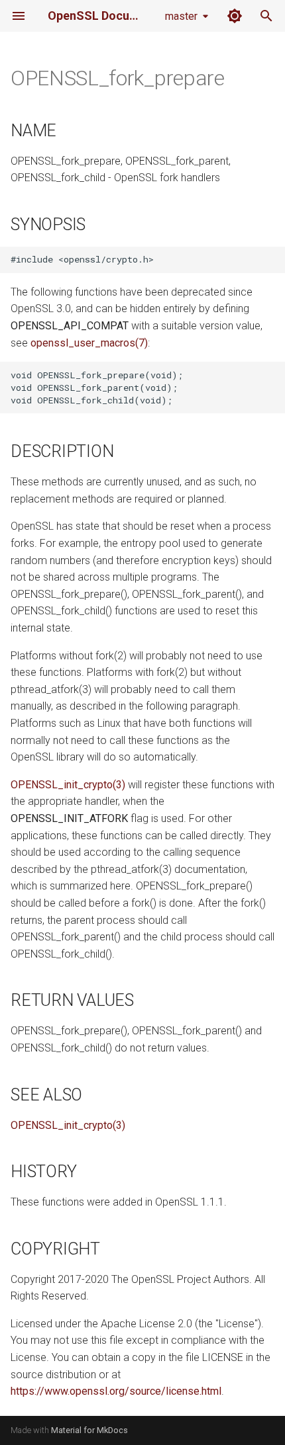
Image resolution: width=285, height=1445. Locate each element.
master (181, 16)
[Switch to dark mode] (234, 16)
